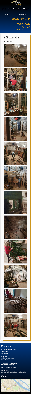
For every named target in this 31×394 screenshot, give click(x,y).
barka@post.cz (5, 351)
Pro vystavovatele (14, 9)
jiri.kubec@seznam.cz (7, 358)
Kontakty (22, 15)
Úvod (4, 9)
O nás (7, 15)
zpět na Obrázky (8, 41)
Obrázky (26, 9)
